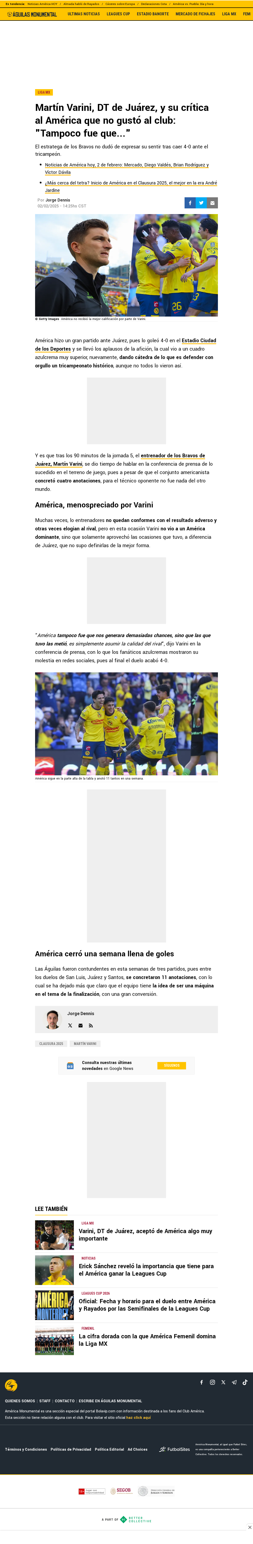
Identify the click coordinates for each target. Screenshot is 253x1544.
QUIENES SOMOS (20, 1401)
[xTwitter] (223, 1382)
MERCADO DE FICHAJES (195, 14)
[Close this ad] (249, 1527)
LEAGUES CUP (118, 14)
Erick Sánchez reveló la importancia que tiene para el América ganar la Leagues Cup (146, 1270)
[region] (126, 44)
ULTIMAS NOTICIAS (84, 14)
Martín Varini (85, 1044)
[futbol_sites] (175, 1450)
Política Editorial (109, 1449)
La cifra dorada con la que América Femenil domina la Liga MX (147, 1340)
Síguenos (172, 1065)
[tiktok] (245, 1382)
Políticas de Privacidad (71, 1449)
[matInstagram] (212, 1382)
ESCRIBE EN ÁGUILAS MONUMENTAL (110, 1401)
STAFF (45, 1401)
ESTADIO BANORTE (153, 14)
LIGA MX (229, 14)
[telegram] (234, 1382)
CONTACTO (65, 1401)
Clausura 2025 (51, 1044)
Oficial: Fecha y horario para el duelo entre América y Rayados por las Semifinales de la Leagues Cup (147, 1305)
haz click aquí (138, 1417)
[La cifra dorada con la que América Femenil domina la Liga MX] (54, 1340)
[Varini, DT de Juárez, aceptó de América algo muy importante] (54, 1235)
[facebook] (202, 1382)
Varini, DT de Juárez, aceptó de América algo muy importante (145, 1235)
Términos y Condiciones (26, 1449)
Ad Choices (138, 1449)
